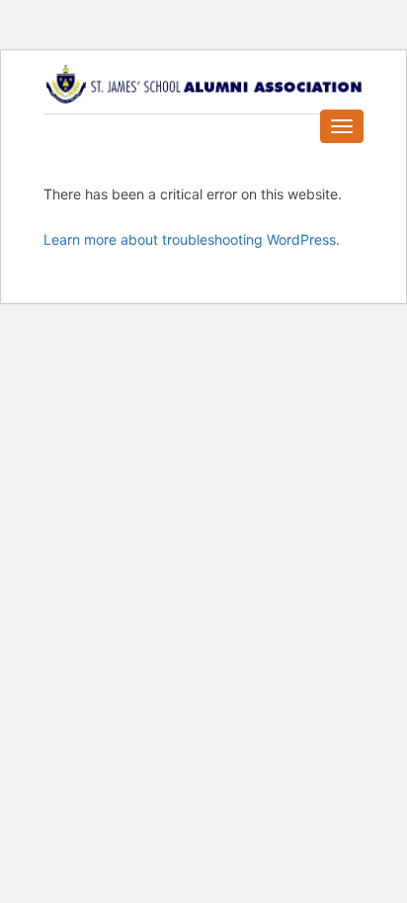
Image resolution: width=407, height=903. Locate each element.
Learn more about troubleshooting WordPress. (191, 239)
